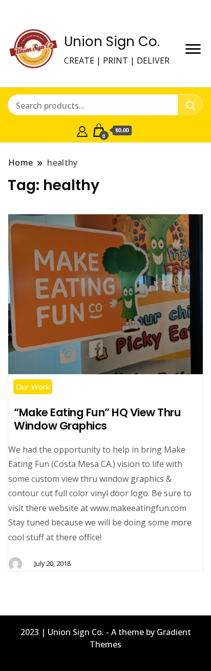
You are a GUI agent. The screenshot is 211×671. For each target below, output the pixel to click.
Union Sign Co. (112, 41)
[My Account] (82, 130)
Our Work (33, 386)
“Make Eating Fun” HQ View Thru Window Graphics (97, 419)
